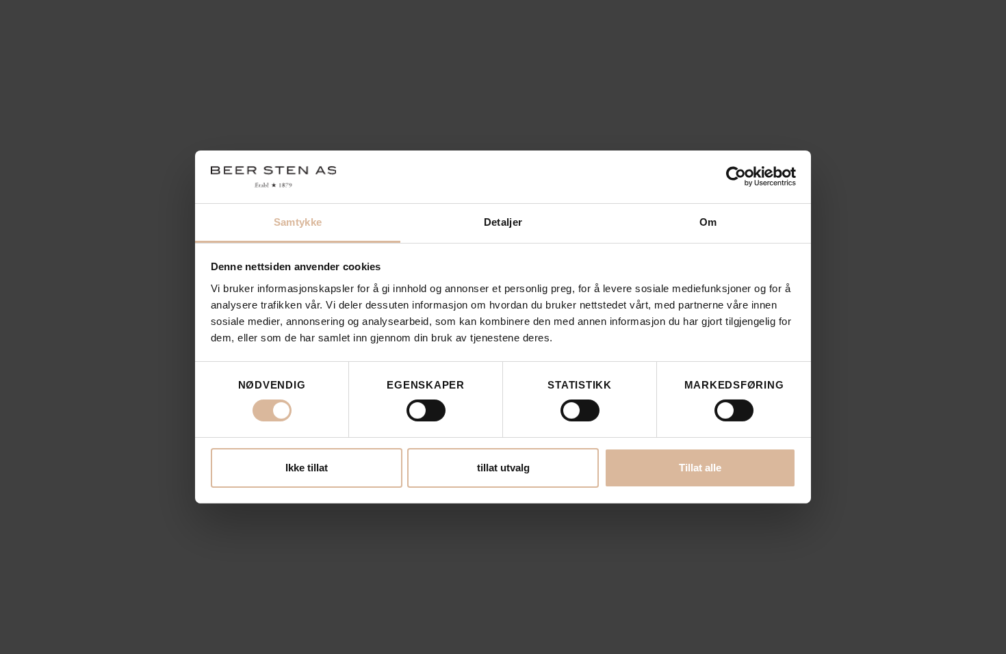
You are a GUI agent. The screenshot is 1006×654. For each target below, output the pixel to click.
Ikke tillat (306, 467)
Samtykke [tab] (298, 222)
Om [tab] (708, 222)
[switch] (426, 410)
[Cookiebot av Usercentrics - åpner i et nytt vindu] (736, 176)
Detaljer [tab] (503, 222)
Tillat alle (700, 467)
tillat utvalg (503, 467)
